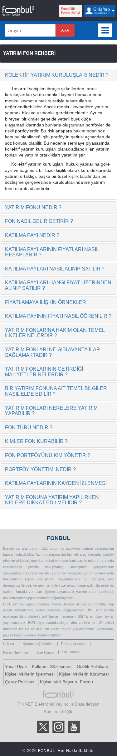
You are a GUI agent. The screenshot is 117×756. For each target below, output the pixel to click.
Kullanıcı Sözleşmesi (52, 666)
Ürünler (8, 643)
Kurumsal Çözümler (38, 643)
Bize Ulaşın (45, 652)
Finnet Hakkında (15, 652)
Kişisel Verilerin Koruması (84, 674)
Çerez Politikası (20, 682)
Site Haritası (71, 652)
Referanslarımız (73, 643)
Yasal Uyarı (16, 666)
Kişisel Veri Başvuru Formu (66, 682)
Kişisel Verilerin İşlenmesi (30, 674)
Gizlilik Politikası (92, 666)
